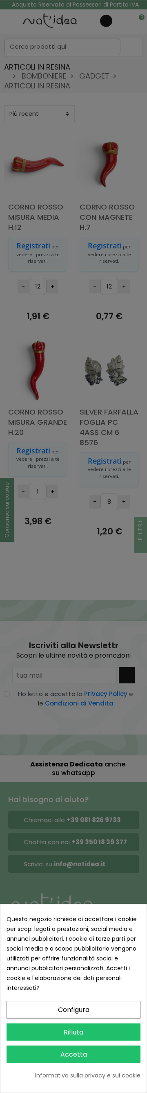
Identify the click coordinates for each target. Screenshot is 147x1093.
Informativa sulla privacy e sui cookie (87, 1075)
